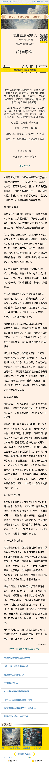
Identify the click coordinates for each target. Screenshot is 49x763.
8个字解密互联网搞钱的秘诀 (16, 691)
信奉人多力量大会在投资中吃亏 (18, 699)
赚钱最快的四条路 (24, 754)
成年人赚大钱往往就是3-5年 (16, 666)
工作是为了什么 (11, 683)
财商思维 (13, 1)
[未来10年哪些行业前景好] (34, 754)
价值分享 (13, 760)
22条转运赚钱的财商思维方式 (17, 658)
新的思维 (38, 760)
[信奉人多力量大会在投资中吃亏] (32, 734)
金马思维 (5, 1)
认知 (38, 1)
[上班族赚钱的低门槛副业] (14, 754)
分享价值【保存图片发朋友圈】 (24, 648)
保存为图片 (25, 165)
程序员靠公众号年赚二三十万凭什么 (20, 708)
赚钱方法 (44, 1)
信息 (33, 1)
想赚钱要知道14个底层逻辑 (16, 716)
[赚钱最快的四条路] (11, 734)
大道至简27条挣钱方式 (14, 674)
